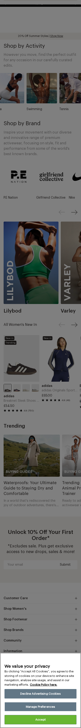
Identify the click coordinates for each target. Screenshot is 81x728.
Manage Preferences (40, 706)
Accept (40, 719)
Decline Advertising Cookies (40, 693)
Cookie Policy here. (43, 684)
